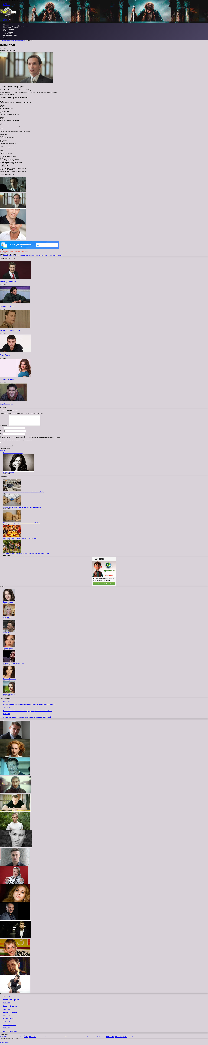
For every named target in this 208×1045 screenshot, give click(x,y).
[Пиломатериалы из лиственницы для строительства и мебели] (12, 506)
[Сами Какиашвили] (15, 992)
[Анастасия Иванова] (9, 693)
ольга (92, 1036)
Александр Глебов (7, 306)
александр (3, 1037)
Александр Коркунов (8, 282)
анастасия (14, 1036)
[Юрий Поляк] (9, 631)
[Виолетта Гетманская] (9, 677)
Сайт (1, 434)
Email (2, 431)
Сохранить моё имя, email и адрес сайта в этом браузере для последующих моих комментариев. (31, 437)
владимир (38, 1036)
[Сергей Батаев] (15, 938)
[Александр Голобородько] (15, 327)
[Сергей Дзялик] (15, 919)
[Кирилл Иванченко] (15, 865)
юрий (131, 1036)
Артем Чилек (5, 355)
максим (71, 1036)
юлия (129, 1036)
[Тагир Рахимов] (15, 774)
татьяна (102, 1036)
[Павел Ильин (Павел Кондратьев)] (9, 662)
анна (22, 1036)
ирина (63, 1036)
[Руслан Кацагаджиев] (15, 829)
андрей (19, 1036)
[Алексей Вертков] (15, 956)
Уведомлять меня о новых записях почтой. (15, 443)
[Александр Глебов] (15, 303)
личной (67, 1036)
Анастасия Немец (8, 472)
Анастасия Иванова (9, 694)
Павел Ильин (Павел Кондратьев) (13, 663)
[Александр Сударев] (16, 847)
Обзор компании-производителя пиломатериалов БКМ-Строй (21, 523)
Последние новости (10, 27)
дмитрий (44, 1036)
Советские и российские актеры (15, 26)
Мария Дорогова (8, 602)
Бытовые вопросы (10, 35)
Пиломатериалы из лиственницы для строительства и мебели (22, 507)
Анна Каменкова (8, 617)
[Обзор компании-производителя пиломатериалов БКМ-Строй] (12, 521)
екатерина (53, 1036)
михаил (78, 1036)
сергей (98, 1036)
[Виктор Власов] (15, 974)
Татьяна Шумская (8, 648)
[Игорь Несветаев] (15, 811)
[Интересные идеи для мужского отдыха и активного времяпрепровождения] (12, 552)
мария (74, 1036)
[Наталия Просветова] (15, 756)
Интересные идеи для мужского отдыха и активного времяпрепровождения (26, 553)
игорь (60, 1036)
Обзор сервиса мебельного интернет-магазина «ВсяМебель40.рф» (23, 492)
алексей (9, 1036)
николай (86, 1036)
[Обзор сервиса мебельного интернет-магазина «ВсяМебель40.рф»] (12, 490)
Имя (1, 428)
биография (3, 251)
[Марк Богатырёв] (13, 401)
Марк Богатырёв (6, 404)
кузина (9, 251)
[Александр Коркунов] (15, 278)
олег (89, 1036)
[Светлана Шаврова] (15, 376)
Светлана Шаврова (7, 379)
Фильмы (6, 30)
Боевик (8, 33)
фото (26, 251)
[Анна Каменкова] (9, 616)
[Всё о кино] (8, 16)
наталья (82, 1036)
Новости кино (8, 29)
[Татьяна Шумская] (9, 646)
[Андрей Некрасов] (15, 793)
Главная (2, 40)
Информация (10, 32)
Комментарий (4, 425)
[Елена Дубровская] (14, 883)
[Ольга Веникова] (15, 901)
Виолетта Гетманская (9, 679)
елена (57, 1036)
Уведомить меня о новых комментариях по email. (17, 440)
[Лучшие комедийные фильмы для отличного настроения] (12, 536)
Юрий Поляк (7, 632)
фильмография (19, 251)
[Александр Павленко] (15, 738)
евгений (48, 1036)
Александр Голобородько (10, 330)
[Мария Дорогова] (9, 600)
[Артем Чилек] (15, 352)
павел (13, 251)
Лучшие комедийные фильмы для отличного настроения (20, 538)
